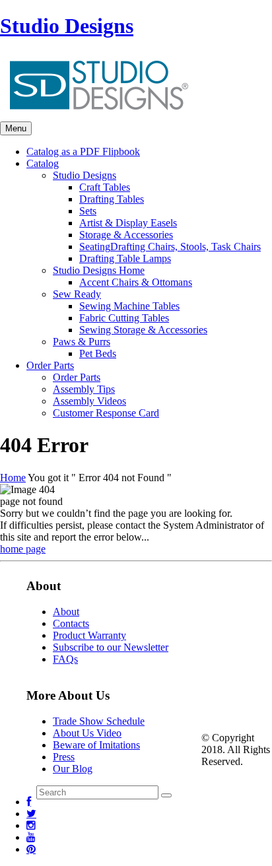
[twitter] (31, 813)
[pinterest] (31, 849)
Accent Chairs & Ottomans (135, 282)
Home (13, 477)
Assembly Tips (84, 389)
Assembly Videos (89, 401)
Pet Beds (97, 353)
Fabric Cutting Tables (124, 317)
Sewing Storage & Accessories (143, 329)
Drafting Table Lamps (125, 258)
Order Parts (76, 377)
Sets (87, 210)
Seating (170, 246)
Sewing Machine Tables (129, 306)
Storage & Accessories (126, 234)
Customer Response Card (106, 412)
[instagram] (31, 825)
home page (23, 548)
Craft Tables (104, 187)
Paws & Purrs (81, 341)
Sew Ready (77, 294)
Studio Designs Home (99, 270)
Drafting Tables (111, 199)
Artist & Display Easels (128, 222)
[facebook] (28, 801)
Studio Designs (66, 26)
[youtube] (31, 837)
